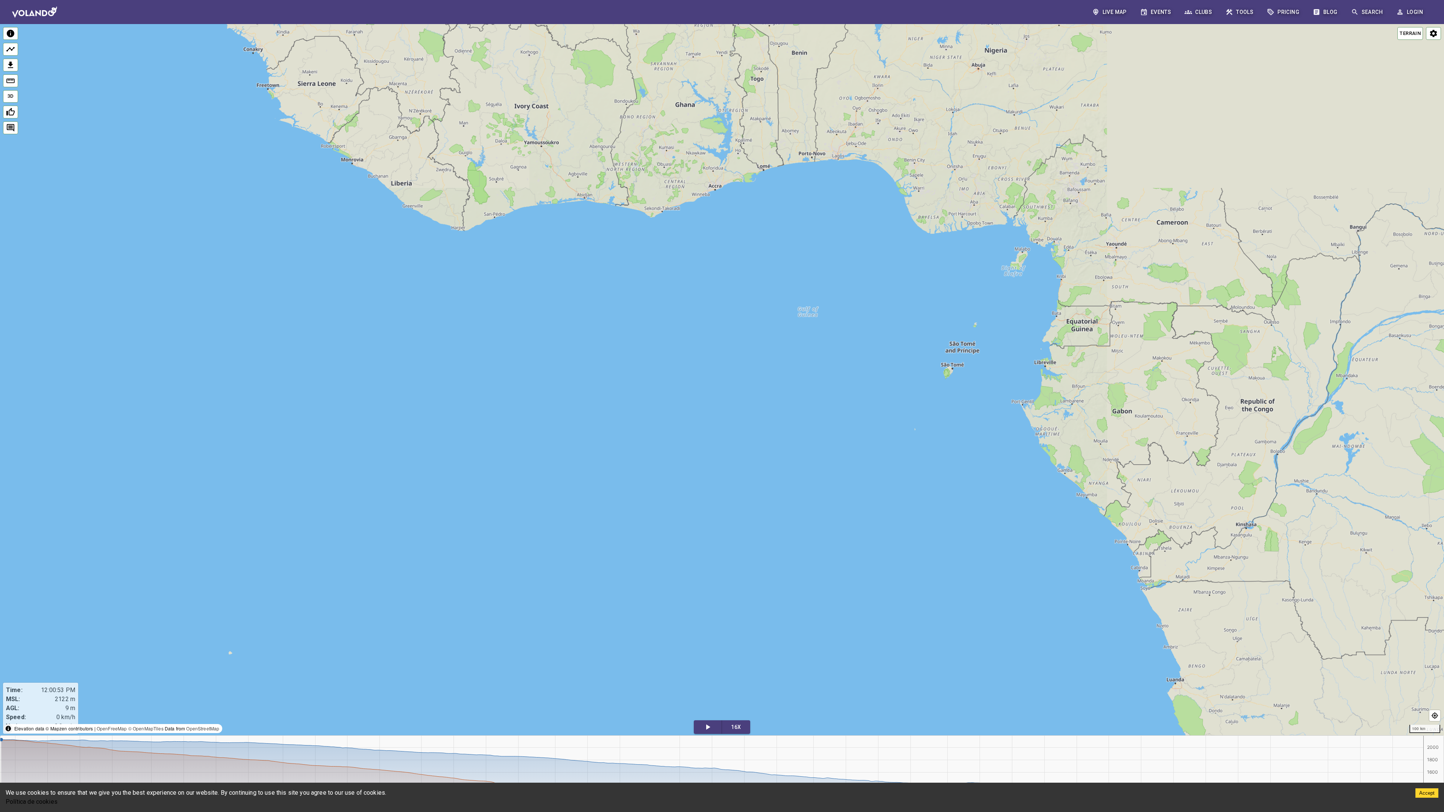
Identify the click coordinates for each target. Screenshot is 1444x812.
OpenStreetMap (202, 728)
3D (11, 96)
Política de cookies (32, 801)
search (1372, 12)
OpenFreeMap (112, 728)
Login (1415, 12)
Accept (1427, 793)
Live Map (1115, 12)
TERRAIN (1410, 33)
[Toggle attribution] (8, 728)
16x (736, 727)
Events (1161, 12)
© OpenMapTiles (146, 728)
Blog (1330, 12)
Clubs (1203, 12)
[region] (722, 380)
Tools (1244, 12)
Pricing (1288, 12)
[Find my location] (1434, 715)
